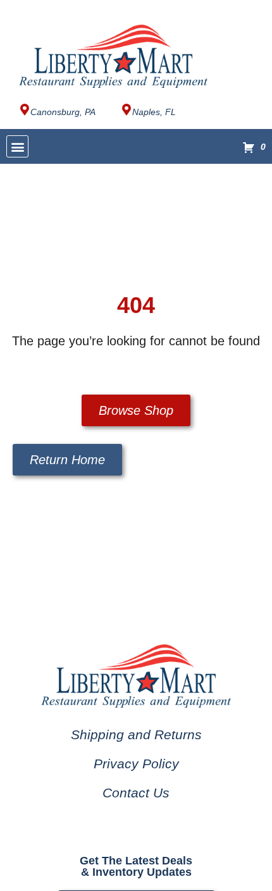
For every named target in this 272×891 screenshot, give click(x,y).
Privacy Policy (136, 763)
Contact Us (136, 792)
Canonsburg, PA (63, 112)
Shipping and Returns (136, 734)
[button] (17, 146)
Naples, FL (154, 112)
